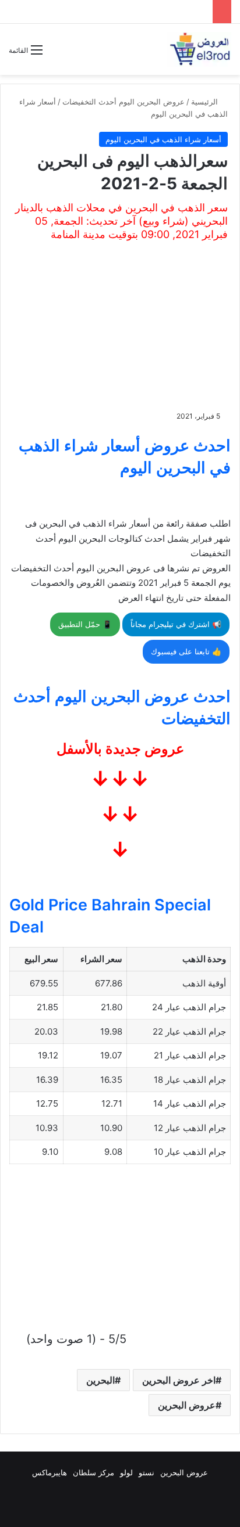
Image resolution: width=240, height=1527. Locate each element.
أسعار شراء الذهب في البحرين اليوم (163, 139)
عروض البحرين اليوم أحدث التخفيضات (123, 101)
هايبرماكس (49, 1472)
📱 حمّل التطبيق (85, 624)
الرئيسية (205, 101)
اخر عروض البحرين (179, 1380)
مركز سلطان (93, 1472)
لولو (126, 1472)
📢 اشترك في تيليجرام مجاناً (175, 624)
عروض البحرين (187, 1405)
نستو (146, 1472)
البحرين (100, 1380)
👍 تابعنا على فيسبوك (186, 651)
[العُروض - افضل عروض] (199, 49)
